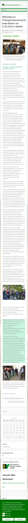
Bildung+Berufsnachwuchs (7, 32)
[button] (3, 513)
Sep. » (20, 437)
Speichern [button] (8, 519)
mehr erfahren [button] (7, 511)
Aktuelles (21, 30)
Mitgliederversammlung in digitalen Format (13, 398)
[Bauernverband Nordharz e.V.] (12, 4)
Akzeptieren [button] (20, 519)
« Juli (8, 437)
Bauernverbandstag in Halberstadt (16, 401)
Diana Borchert (6, 30)
